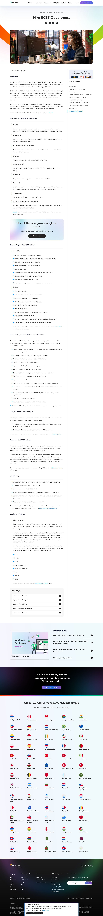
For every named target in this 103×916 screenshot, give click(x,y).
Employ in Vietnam (14, 759)
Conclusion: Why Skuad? (76, 111)
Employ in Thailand (15, 720)
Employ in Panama (66, 811)
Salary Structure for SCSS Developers (79, 103)
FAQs (21, 889)
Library (22, 882)
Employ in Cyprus (83, 851)
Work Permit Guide (56, 884)
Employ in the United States (50, 821)
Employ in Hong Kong (67, 759)
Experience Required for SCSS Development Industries (77, 99)
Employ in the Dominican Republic (16, 800)
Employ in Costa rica (50, 749)
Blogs (21, 884)
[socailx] (53, 23)
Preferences (38, 913)
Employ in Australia (84, 730)
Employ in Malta (14, 811)
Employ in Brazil (66, 730)
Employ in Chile (31, 759)
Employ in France (66, 749)
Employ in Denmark (49, 778)
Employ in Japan (14, 768)
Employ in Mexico (83, 739)
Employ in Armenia (14, 832)
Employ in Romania (84, 811)
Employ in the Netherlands (51, 730)
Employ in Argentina (32, 788)
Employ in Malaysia (67, 739)
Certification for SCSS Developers (78, 106)
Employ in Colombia (15, 739)
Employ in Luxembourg (85, 799)
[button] (30, 3)
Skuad (50, 113)
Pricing (70, 3)
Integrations (13, 889)
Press (11, 887)
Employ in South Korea (15, 788)
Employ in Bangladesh (50, 851)
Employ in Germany (32, 730)
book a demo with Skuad (41, 583)
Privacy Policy (45, 910)
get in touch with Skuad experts (47, 508)
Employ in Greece (49, 799)
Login (77, 3)
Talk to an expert (37, 236)
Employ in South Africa (67, 720)
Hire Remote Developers (46, 12)
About (11, 877)
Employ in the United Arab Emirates (16, 821)
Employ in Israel (66, 799)
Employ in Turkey (83, 768)
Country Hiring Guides (57, 887)
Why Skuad (12, 879)
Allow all (30, 913)
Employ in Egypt (31, 799)
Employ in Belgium (32, 778)
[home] (15, 3)
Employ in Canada (31, 720)
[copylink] (57, 23)
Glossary (22, 887)
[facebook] (46, 23)
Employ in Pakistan (49, 842)
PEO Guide (54, 882)
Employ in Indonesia (32, 739)
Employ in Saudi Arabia (85, 778)
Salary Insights (23, 877)
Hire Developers (55, 891)
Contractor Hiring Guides (58, 889)
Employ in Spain (31, 749)
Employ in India (83, 720)
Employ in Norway (49, 811)
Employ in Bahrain (31, 851)
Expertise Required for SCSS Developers (80, 95)
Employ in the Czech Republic (84, 789)
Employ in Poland (14, 749)
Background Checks (41, 882)
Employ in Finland (66, 778)
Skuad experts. (56, 434)
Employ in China (49, 759)
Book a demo (57, 327)
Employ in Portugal (84, 749)
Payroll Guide (55, 879)
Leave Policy (39, 877)
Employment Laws (40, 879)
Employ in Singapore (50, 720)
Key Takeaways (73, 108)
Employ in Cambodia (67, 851)
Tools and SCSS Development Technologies (77, 91)
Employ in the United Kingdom (32, 821)
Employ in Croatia (66, 788)
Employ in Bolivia (31, 832)
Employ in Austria (14, 778)
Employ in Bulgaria (49, 788)
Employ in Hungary (66, 832)
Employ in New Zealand (33, 811)
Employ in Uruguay (66, 821)
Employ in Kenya (31, 768)
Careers (12, 884)
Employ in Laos (14, 842)
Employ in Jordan (83, 832)
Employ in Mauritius (32, 842)
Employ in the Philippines (16, 730)
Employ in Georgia (49, 832)
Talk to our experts (57, 468)
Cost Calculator (24, 879)
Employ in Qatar (83, 842)
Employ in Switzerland (67, 768)
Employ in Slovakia (15, 851)
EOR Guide (54, 877)
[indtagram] (91, 865)
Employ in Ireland (49, 739)
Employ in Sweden (49, 768)
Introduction (72, 87)
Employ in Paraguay (67, 842)
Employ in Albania (83, 821)
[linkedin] (50, 23)
